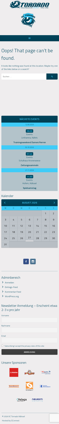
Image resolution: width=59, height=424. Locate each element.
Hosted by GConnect (10, 420)
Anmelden (9, 282)
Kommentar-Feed (13, 291)
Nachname (5, 325)
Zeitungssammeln (29, 165)
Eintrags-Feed (11, 287)
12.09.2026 (29, 124)
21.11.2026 (29, 170)
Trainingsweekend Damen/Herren (29, 142)
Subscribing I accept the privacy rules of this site (24, 345)
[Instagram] (33, 261)
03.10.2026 (29, 147)
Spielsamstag (29, 188)
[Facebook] (26, 261)
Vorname (5, 315)
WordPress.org (12, 296)
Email (3, 335)
